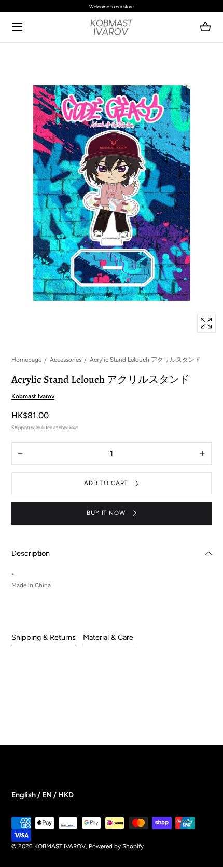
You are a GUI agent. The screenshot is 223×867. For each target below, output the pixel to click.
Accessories (65, 359)
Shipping (20, 427)
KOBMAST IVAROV (60, 846)
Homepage (26, 359)
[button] (17, 27)
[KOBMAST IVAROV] (112, 27)
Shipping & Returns (43, 637)
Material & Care (108, 637)
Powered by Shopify (116, 846)
